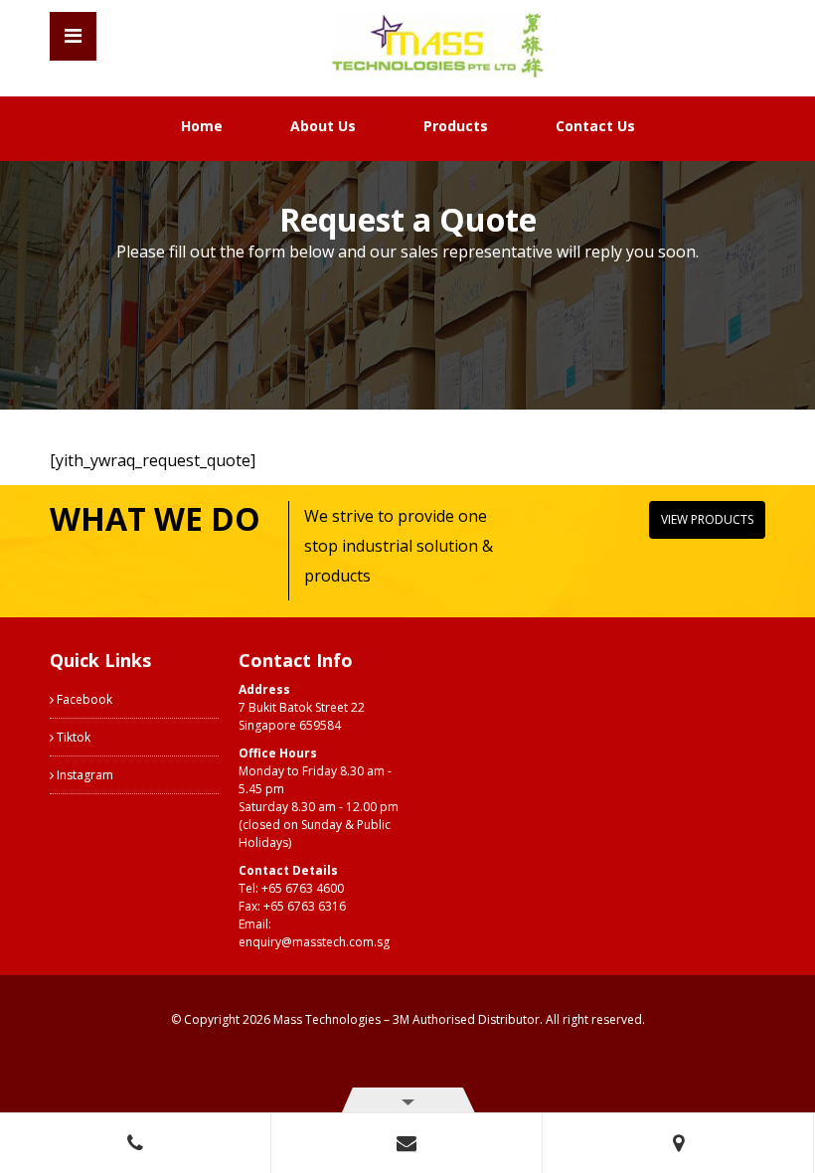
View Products (707, 519)
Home (202, 125)
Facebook (83, 699)
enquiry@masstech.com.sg (314, 941)
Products (455, 125)
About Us (323, 125)
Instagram (83, 774)
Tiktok (72, 737)
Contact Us (595, 125)
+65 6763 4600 (302, 888)
